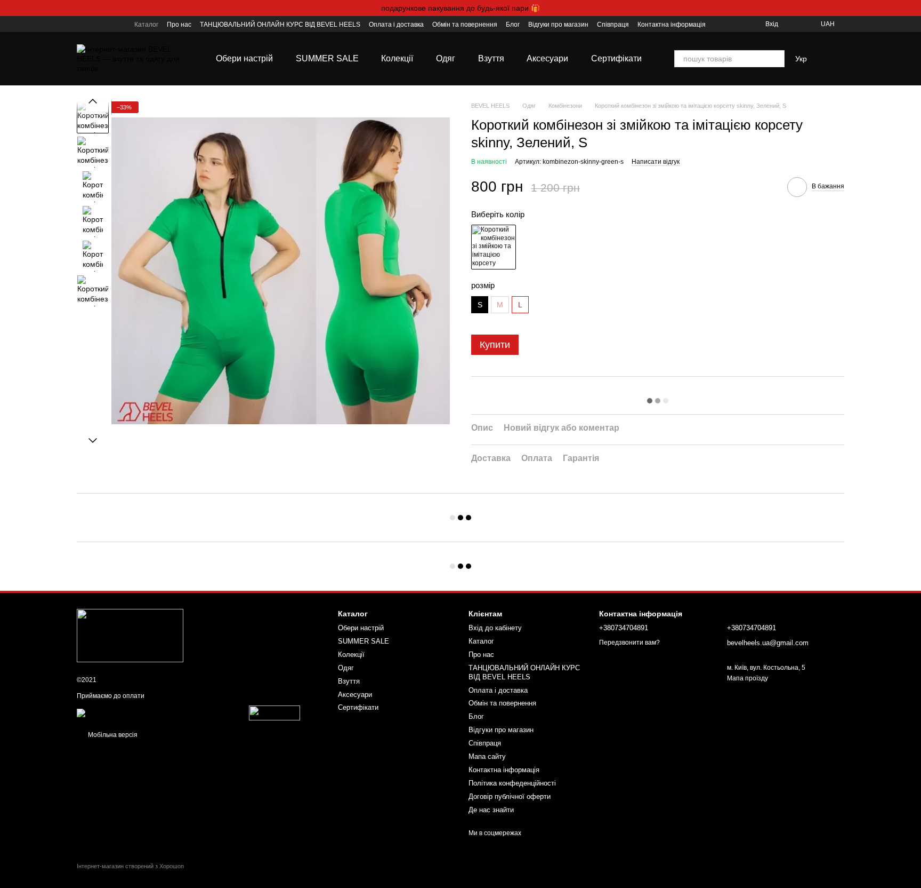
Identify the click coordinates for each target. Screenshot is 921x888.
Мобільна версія (112, 735)
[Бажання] (793, 24)
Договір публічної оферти (509, 796)
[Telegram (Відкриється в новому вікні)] (119, 24)
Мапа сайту (487, 756)
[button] (912, 8)
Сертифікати (616, 58)
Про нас (179, 24)
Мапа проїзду (747, 678)
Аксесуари (547, 58)
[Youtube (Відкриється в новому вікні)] (106, 24)
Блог (513, 24)
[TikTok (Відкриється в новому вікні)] (94, 24)
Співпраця (613, 24)
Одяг (445, 58)
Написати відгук (656, 161)
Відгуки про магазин (558, 24)
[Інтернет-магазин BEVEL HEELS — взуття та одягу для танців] (130, 635)
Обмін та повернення (464, 24)
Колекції (397, 58)
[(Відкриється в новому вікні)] (274, 713)
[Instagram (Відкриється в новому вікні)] (81, 24)
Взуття (491, 58)
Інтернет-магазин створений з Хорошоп (130, 866)
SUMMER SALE (327, 58)
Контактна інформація (671, 24)
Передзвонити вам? (629, 642)
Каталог (146, 24)
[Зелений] (493, 247)
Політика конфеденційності (512, 783)
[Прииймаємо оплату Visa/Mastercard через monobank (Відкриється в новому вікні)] (162, 713)
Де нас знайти (491, 810)
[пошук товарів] (776, 58)
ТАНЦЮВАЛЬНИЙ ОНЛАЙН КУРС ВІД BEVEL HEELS (280, 24)
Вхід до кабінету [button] (495, 628)
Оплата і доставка (396, 24)
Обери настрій (244, 58)
